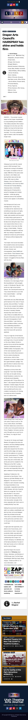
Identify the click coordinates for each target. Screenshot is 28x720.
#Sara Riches (21, 79)
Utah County (12, 637)
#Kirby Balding (21, 70)
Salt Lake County (11, 31)
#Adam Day (21, 55)
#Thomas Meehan (13, 83)
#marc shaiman (12, 75)
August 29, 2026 (9, 661)
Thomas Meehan (16, 185)
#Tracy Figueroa (12, 86)
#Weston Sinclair (12, 92)
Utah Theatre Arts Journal (14, 701)
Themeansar (14, 716)
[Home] (2, 22)
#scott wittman (13, 81)
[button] (19, 22)
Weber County (12, 667)
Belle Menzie (20, 646)
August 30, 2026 (9, 646)
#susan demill (21, 81)
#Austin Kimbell (19, 57)
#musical (20, 77)
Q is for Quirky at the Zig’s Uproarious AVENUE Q (12, 672)
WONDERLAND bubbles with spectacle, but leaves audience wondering (8, 589)
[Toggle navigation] (11, 22)
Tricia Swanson (16, 253)
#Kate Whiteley (13, 70)
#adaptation (11, 57)
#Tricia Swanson (12, 88)
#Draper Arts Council (14, 62)
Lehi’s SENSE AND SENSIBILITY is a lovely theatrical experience (19, 589)
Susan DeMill (16, 251)
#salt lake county (12, 79)
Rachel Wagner (13, 53)
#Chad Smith (11, 60)
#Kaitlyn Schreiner (20, 68)
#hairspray (21, 66)
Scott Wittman (8, 183)
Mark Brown (19, 630)
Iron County (6, 652)
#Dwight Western (12, 64)
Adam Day (7, 514)
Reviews (4, 31)
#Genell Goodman (13, 66)
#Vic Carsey (21, 88)
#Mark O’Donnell (12, 77)
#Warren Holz (12, 90)
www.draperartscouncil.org (11, 565)
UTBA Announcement (8, 624)
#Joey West (11, 68)
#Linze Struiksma (13, 73)
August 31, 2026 (9, 630)
